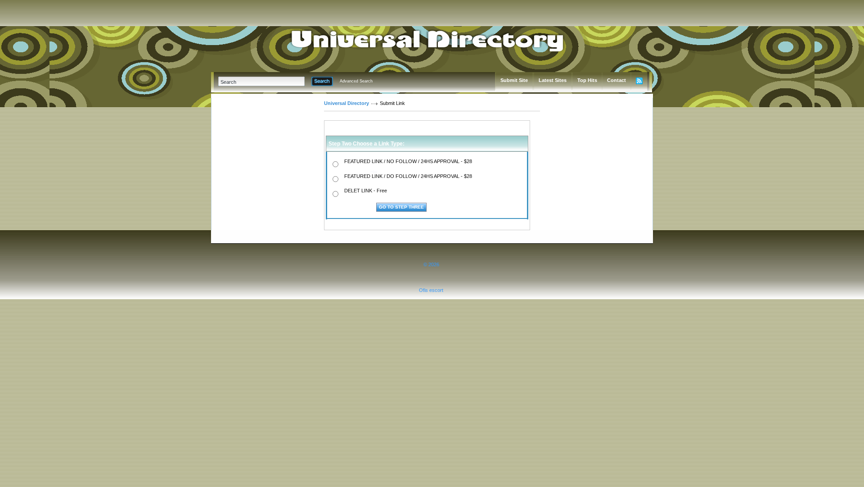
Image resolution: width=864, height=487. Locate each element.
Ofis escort (431, 290)
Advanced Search (356, 81)
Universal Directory (346, 103)
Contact (616, 80)
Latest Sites (553, 80)
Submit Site (514, 80)
